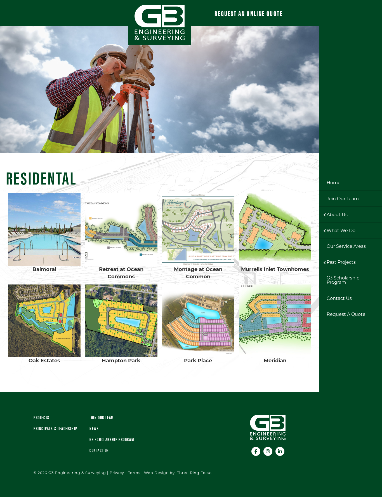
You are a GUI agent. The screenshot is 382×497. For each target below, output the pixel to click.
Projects (41, 417)
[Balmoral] (44, 229)
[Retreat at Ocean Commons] (121, 229)
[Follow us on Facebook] (256, 450)
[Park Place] (198, 320)
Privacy (117, 473)
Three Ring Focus (194, 473)
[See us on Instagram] (268, 450)
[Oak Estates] (44, 320)
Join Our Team (101, 417)
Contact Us (99, 450)
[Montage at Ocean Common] (198, 229)
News (94, 428)
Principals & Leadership (55, 428)
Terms (134, 473)
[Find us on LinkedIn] (280, 450)
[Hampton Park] (121, 320)
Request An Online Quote (248, 13)
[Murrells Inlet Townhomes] (275, 229)
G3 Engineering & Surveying (159, 22)
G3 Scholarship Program (111, 439)
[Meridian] (275, 320)
